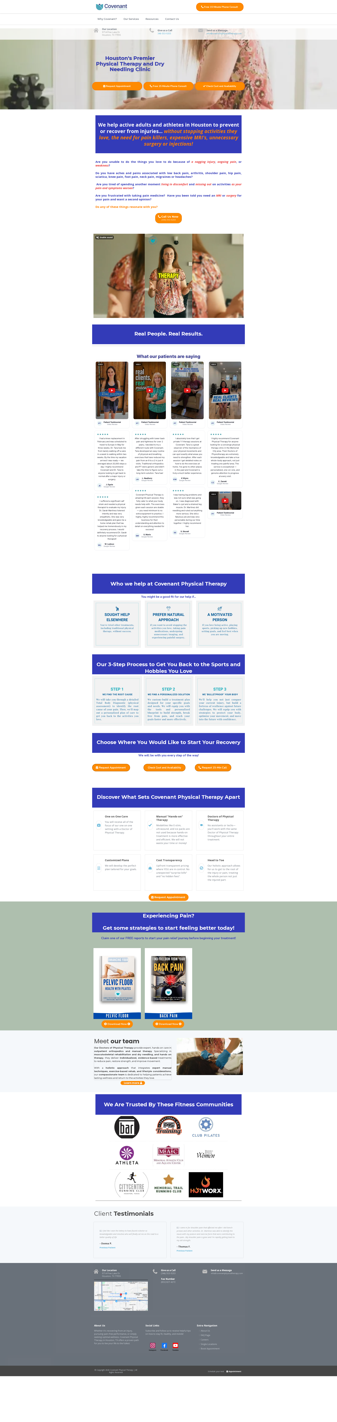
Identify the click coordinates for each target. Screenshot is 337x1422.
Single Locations (209, 1344)
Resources (151, 19)
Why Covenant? (107, 19)
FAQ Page (205, 1335)
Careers (205, 1339)
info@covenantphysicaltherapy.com (224, 33)
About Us (205, 1330)
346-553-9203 (164, 33)
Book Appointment (210, 1348)
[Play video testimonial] (112, 390)
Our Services (131, 19)
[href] (121, 1296)
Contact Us (172, 19)
